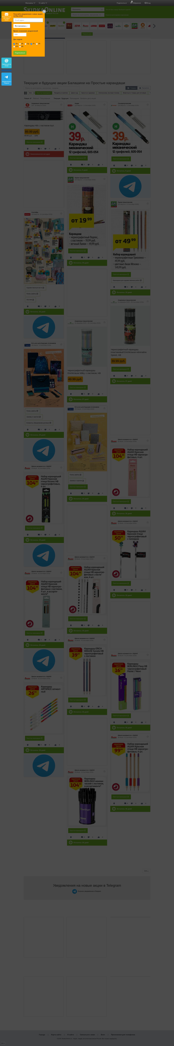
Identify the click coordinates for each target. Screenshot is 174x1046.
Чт (34, 44)
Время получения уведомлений (25, 31)
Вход (148, 3)
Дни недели (17, 39)
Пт (39, 44)
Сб (17, 46)
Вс (22, 46)
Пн (17, 44)
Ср (28, 44)
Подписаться (122, 3)
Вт (22, 44)
